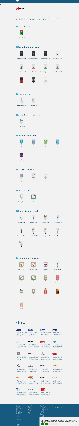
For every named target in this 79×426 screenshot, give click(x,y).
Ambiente (17, 409)
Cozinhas (29, 410)
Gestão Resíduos (42, 416)
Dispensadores (42, 411)
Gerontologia (42, 415)
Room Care (29, 412)
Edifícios (29, 409)
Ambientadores (42, 407)
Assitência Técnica (19, 408)
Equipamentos (42, 414)
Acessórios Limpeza (43, 406)
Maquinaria (29, 406)
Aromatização (30, 413)
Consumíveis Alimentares (44, 409)
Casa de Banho (30, 408)
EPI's (40, 413)
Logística (17, 407)
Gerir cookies (18, 413)
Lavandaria (29, 407)
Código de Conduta (19, 412)
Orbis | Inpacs (18, 410)
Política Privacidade (19, 411)
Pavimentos (30, 411)
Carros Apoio (42, 408)
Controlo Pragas (42, 410)
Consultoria (18, 406)
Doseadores (42, 412)
